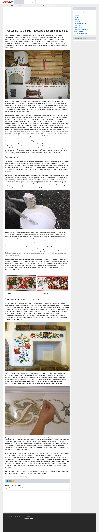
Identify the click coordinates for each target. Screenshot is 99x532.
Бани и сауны (78, 13)
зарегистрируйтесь (31, 487)
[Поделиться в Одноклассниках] (12, 481)
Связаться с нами (28, 518)
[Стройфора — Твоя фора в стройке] (8, 2)
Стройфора (27, 516)
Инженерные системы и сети (81, 29)
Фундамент (77, 15)
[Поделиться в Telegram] (10, 481)
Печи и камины (78, 19)
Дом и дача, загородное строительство (83, 12)
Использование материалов (31, 520)
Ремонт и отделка (78, 31)
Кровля (76, 17)
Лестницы (77, 21)
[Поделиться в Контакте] (7, 481)
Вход (94, 2)
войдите (23, 487)
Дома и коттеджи (79, 25)
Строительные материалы (80, 33)
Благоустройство (78, 27)
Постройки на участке (80, 23)
